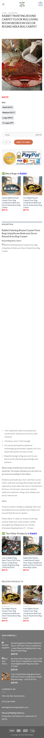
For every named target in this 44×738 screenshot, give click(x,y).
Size (4, 102)
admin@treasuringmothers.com (15, 707)
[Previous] (1, 196)
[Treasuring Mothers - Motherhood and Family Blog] (22, 4)
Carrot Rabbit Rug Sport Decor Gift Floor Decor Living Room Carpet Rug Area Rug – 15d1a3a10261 (11, 563)
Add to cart (23, 142)
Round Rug (13, 13)
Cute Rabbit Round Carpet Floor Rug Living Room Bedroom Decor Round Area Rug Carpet (32, 613)
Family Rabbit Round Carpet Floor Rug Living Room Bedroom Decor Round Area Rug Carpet (11, 202)
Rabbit (23, 173)
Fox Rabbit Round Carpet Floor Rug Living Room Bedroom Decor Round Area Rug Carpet (32, 202)
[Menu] (3, 4)
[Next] (42, 196)
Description (7, 224)
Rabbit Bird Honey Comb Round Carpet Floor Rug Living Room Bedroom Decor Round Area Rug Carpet (32, 563)
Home (4, 13)
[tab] (22, 224)
